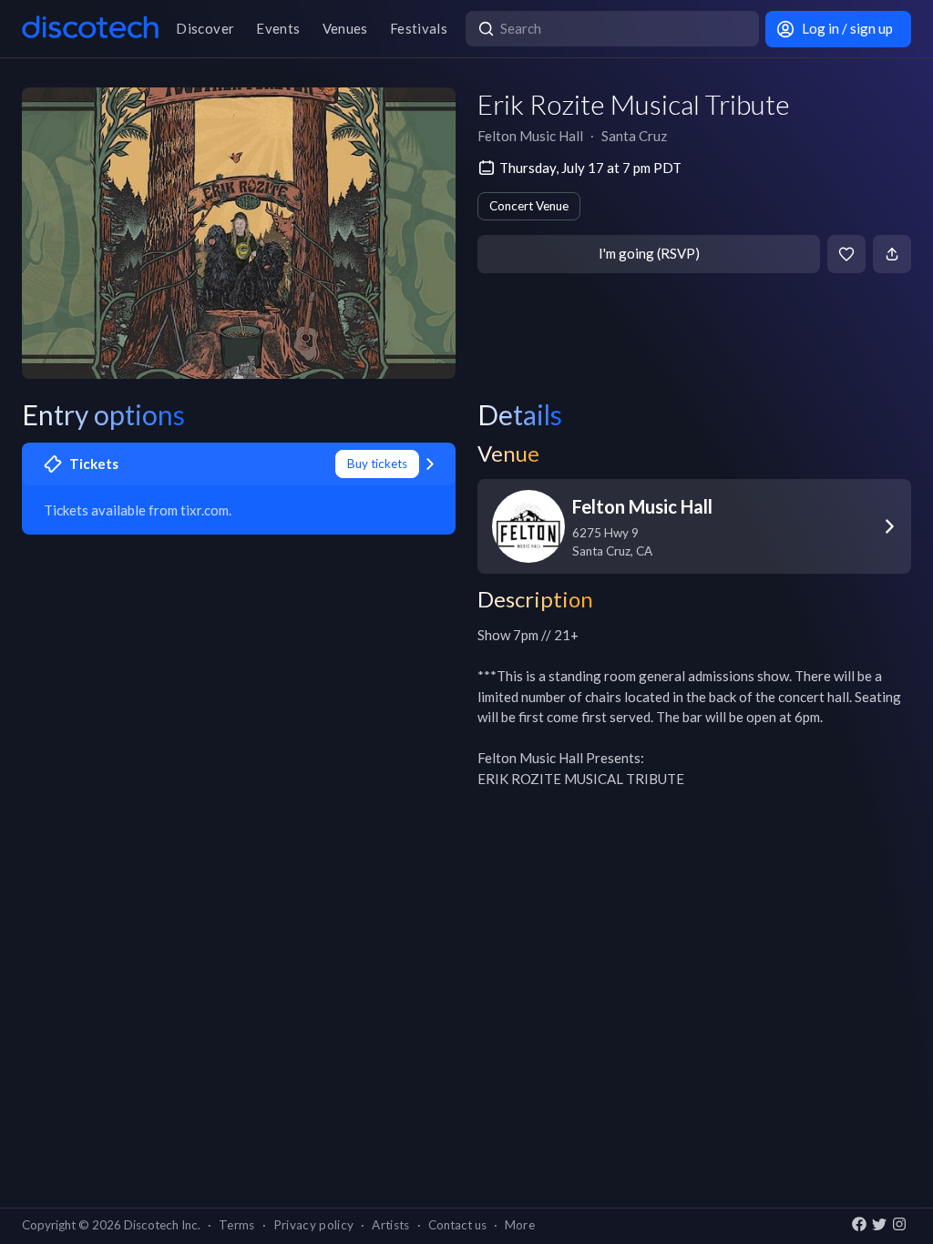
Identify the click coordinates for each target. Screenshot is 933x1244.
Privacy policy (313, 1225)
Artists (390, 1225)
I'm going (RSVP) (649, 253)
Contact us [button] (457, 1225)
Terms (237, 1225)
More (520, 1225)
